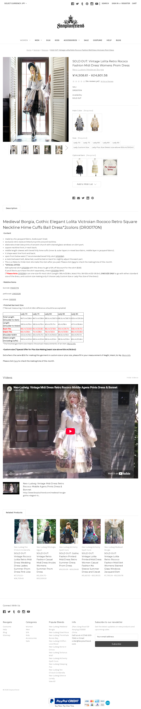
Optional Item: (84, 155)
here (74, 262)
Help (109, 40)
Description (11, 208)
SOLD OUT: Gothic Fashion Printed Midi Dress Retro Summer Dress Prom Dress (69, 559)
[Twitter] (77, 3)
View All (52, 681)
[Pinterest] (87, 3)
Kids (57, 40)
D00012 (12, 299)
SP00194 (59, 256)
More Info (126, 355)
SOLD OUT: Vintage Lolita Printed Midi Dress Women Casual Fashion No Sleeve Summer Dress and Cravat (91, 562)
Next (66, 148)
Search (105, 3)
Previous (5, 148)
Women (24, 40)
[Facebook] (72, 3)
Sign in (115, 3)
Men (37, 40)
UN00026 (16, 294)
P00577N (14, 288)
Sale (86, 40)
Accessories (70, 40)
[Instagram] (91, 3)
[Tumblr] (82, 3)
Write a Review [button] (107, 81)
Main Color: (82, 110)
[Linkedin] (87, 198)
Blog (118, 40)
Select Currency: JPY (14, 3)
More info (71, 344)
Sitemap (6, 635)
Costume (97, 40)
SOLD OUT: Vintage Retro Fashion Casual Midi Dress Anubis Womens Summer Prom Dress (46, 562)
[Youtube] (96, 3)
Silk (48, 40)
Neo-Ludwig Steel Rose (59, 632)
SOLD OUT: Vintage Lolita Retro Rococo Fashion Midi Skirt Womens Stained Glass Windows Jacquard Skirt (113, 562)
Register (125, 3)
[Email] (78, 198)
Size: (79, 138)
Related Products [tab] (14, 512)
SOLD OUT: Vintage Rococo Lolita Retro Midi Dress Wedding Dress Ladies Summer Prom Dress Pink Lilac (23, 562)
